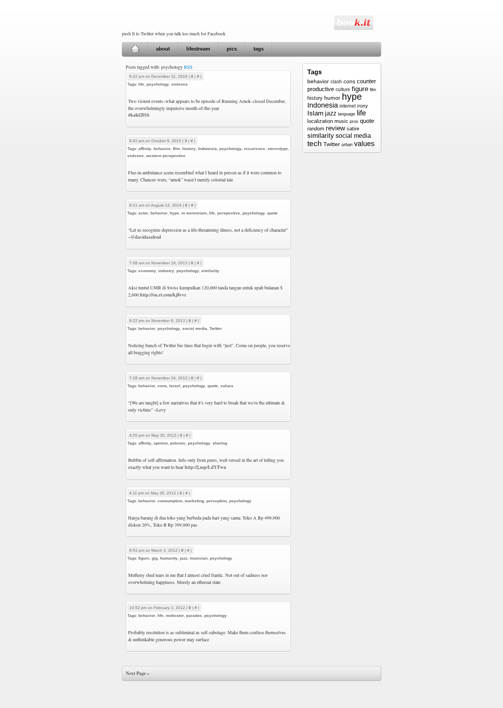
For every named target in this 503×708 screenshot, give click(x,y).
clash (336, 81)
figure (143, 558)
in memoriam (194, 213)
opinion (161, 443)
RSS (188, 67)
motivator (175, 615)
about (163, 49)
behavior (162, 148)
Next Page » (137, 673)
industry (166, 271)
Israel (174, 386)
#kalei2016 (138, 115)
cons (162, 386)
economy (147, 271)
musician (198, 558)
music (341, 121)
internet (348, 106)
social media (194, 328)
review (335, 128)
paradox (194, 615)
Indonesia (207, 148)
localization (320, 121)
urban (346, 144)
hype (174, 213)
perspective (228, 213)
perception (216, 501)
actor (143, 213)
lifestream (198, 49)
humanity (169, 558)
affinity (144, 148)
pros (354, 121)
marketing (194, 501)
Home (135, 49)
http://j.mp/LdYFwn (205, 467)
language (346, 114)
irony (362, 105)
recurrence (254, 148)
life (141, 84)
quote (272, 213)
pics (232, 49)
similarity (210, 271)
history (189, 148)
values (226, 386)
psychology (158, 84)
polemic (177, 443)
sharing (220, 443)
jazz (183, 558)
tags (258, 49)
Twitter (215, 328)
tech (314, 143)
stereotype (278, 148)
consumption (170, 501)
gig (155, 558)
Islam (315, 113)
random (315, 129)
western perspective (165, 156)
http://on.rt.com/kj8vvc (163, 294)
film (176, 148)
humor (332, 98)
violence (179, 84)
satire (353, 129)
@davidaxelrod (145, 237)
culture (343, 89)
